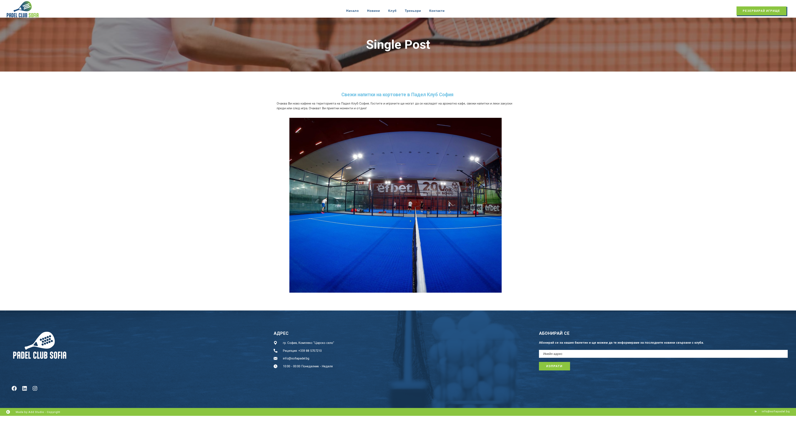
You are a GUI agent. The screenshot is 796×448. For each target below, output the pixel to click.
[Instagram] (35, 388)
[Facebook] (14, 388)
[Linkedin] (24, 388)
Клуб (392, 10)
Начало (352, 10)
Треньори (413, 10)
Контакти (437, 10)
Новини (373, 10)
